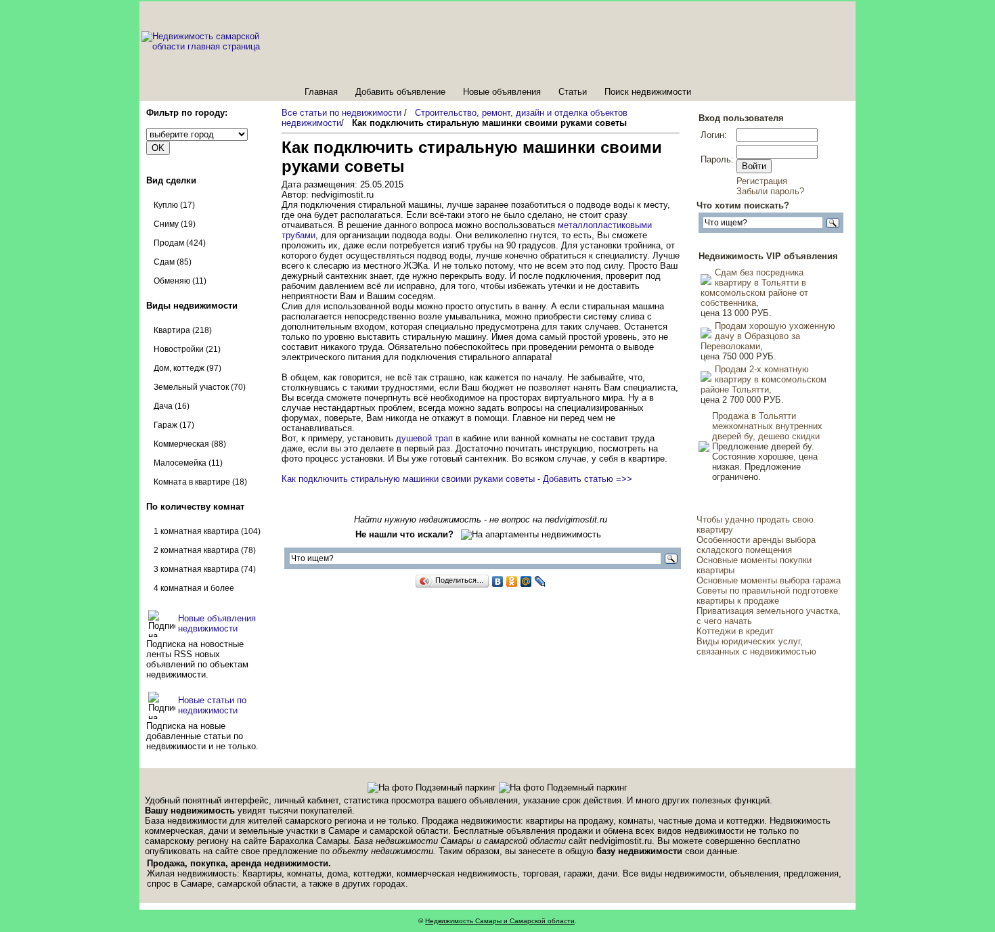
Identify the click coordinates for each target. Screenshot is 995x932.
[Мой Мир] (526, 581)
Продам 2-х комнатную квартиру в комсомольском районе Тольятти (763, 379)
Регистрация (761, 181)
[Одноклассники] (512, 581)
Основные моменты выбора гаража (768, 580)
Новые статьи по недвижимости (212, 705)
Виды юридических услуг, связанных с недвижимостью (756, 646)
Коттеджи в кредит (735, 631)
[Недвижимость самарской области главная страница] (217, 46)
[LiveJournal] (540, 581)
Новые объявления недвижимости (217, 623)
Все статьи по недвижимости (341, 113)
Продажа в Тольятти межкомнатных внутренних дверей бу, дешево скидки (767, 426)
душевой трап (424, 438)
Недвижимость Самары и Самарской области (500, 921)
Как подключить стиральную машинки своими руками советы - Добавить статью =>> (457, 479)
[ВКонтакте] (498, 581)
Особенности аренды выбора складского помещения (756, 545)
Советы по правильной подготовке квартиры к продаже (767, 595)
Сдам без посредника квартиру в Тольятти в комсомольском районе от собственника (754, 287)
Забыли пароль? (770, 191)
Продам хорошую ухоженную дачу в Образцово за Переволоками (768, 336)
